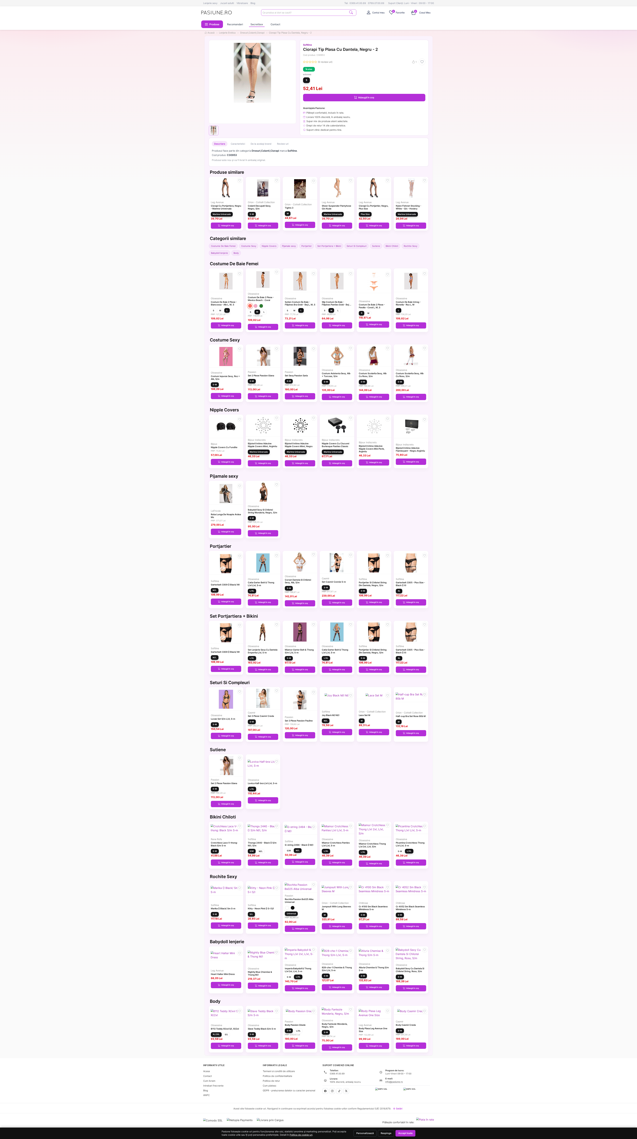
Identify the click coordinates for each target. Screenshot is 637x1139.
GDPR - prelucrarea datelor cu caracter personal (289, 1090)
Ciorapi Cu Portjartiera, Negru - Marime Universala (226, 207)
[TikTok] (339, 1091)
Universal (291, 913)
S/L (251, 914)
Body (236, 253)
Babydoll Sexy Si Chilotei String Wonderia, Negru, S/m (262, 511)
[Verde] (261, 306)
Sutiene (376, 246)
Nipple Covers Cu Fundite (224, 447)
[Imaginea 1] (213, 130)
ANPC (206, 1095)
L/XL (252, 591)
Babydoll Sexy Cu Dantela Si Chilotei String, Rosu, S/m (410, 970)
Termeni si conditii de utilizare (279, 1071)
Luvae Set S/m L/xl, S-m (223, 718)
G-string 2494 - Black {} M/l (299, 845)
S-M (252, 214)
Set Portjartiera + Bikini (329, 246)
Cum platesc (269, 1085)
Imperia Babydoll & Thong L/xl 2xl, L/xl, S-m (298, 970)
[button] (212, 24)
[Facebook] (325, 1091)
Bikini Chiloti (392, 246)
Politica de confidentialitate (277, 1076)
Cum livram (209, 1080)
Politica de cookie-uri (301, 1135)
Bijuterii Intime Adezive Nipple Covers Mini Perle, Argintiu (372, 449)
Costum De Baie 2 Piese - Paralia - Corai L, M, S (372, 306)
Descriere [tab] (219, 143)
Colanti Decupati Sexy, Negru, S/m (259, 207)
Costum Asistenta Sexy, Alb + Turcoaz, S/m (336, 375)
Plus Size (365, 214)
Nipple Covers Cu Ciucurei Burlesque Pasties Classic (335, 445)
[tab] (376, 12)
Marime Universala (222, 214)
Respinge (386, 1133)
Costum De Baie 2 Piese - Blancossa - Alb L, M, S (224, 303)
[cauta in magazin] (351, 12)
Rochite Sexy (410, 246)
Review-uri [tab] (282, 143)
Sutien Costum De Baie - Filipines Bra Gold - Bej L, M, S (300, 303)
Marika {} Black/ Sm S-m (223, 908)
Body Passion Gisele (295, 1025)
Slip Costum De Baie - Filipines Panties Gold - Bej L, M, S (336, 305)
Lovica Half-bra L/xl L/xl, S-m (262, 783)
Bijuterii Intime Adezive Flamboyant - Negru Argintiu (410, 449)
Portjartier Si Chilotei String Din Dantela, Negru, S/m (373, 584)
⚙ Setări (397, 1108)
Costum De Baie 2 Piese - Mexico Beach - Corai (261, 298)
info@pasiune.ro (394, 1081)
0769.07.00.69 (376, 3)
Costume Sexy (248, 246)
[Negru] (292, 908)
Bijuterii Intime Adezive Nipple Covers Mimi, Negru (299, 445)
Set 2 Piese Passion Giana (261, 375)
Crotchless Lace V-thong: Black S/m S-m (224, 844)
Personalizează (365, 1133)
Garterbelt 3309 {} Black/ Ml (225, 584)
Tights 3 (289, 207)
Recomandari (235, 24)
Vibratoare (242, 3)
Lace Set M (364, 715)
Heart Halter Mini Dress (223, 974)
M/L (214, 590)
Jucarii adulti (227, 3)
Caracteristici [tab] (238, 143)
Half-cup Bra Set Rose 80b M (411, 716)
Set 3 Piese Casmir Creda (261, 716)
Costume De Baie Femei (223, 246)
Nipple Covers (269, 246)
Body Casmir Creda (406, 1025)
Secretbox (256, 24)
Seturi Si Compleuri (356, 246)
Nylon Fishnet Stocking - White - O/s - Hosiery (408, 207)
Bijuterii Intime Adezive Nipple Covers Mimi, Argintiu (262, 445)
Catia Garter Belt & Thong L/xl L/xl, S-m (261, 584)
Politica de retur (271, 1080)
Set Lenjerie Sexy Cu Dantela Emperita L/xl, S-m (262, 651)
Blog (252, 3)
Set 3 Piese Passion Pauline (299, 720)
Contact (275, 24)
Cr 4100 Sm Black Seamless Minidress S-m (373, 908)
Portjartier (306, 246)
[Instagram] (332, 1091)
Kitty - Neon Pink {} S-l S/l (261, 908)
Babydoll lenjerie (219, 253)
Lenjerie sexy (210, 3)
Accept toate (405, 1133)
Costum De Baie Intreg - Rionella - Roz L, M (408, 303)
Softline (307, 44)
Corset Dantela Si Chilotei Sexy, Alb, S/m (298, 581)
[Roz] (255, 306)
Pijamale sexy (289, 246)
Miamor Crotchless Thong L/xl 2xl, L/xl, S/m (372, 845)
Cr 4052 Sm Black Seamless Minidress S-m (410, 908)
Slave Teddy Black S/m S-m (262, 1028)
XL (399, 591)
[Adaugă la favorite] (422, 62)
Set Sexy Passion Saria (296, 375)
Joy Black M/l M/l (330, 715)
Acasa (206, 1071)
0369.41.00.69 (358, 3)
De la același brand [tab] (261, 143)
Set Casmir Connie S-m (334, 581)
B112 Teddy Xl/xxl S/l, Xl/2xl (225, 1028)
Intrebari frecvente (213, 1085)
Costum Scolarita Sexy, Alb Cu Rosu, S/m (373, 375)
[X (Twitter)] (346, 1091)
